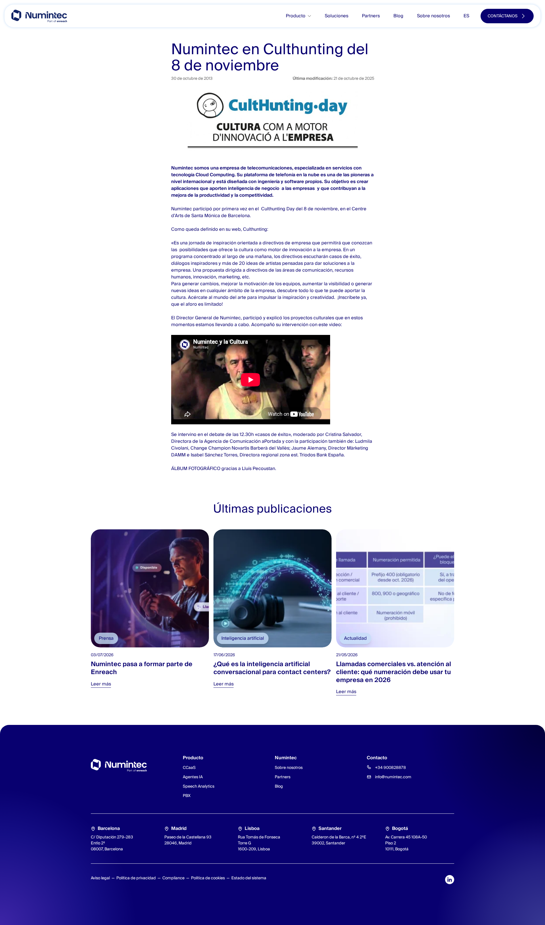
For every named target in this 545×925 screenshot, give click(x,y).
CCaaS (189, 767)
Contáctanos (502, 15)
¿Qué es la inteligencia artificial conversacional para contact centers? (272, 668)
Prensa (106, 638)
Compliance (173, 877)
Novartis (240, 448)
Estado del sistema (248, 877)
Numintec (182, 168)
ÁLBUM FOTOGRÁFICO (195, 468)
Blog (398, 16)
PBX (186, 795)
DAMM (178, 455)
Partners (371, 16)
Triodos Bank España (321, 455)
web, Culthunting (248, 229)
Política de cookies (208, 877)
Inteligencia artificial (242, 638)
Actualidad (355, 638)
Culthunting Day (277, 209)
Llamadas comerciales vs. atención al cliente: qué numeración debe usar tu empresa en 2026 (393, 671)
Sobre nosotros (433, 16)
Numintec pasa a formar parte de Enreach (141, 668)
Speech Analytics (198, 786)
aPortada (271, 441)
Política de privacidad (136, 877)
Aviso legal (100, 877)
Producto (295, 16)
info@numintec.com (393, 776)
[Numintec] (39, 16)
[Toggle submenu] (311, 16)
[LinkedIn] (449, 879)
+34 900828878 (390, 767)
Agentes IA (193, 776)
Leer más (101, 684)
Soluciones (336, 16)
